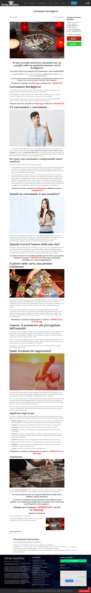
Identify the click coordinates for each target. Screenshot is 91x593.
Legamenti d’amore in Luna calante (39, 567)
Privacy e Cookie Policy (61, 590)
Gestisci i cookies (84, 591)
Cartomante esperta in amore (38, 560)
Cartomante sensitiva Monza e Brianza (40, 584)
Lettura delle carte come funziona (39, 563)
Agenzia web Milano (46, 590)
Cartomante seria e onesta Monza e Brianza (41, 574)
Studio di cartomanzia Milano (38, 570)
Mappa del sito (69, 590)
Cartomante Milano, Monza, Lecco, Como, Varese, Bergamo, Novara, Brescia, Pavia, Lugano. (17, 564)
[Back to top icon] (89, 588)
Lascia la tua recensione (65, 567)
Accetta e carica (78, 580)
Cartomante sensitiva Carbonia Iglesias (40, 575)
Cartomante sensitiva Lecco (38, 579)
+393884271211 (57, 83)
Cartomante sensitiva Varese (38, 581)
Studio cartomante (36, 568)
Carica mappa (69, 580)
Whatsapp (35, 83)
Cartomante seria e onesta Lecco (39, 572)
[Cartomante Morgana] (10, 3)
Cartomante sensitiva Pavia (38, 582)
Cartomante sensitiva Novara (38, 577)
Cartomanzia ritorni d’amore (38, 561)
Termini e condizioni (82, 576)
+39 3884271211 (23, 581)
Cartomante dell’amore (37, 565)
